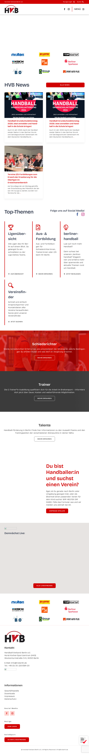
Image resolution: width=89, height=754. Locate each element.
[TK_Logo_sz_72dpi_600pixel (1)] (71, 54)
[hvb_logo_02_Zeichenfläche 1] (11, 6)
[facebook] (65, 9)
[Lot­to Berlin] (44, 53)
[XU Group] (44, 70)
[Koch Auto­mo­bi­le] (17, 61)
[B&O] (17, 69)
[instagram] (69, 9)
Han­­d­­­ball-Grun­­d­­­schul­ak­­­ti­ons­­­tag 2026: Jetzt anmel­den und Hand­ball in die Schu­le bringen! (23, 124)
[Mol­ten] (17, 54)
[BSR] (44, 60)
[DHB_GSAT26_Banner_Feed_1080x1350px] (23, 93)
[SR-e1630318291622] (23, 147)
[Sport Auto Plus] (71, 71)
